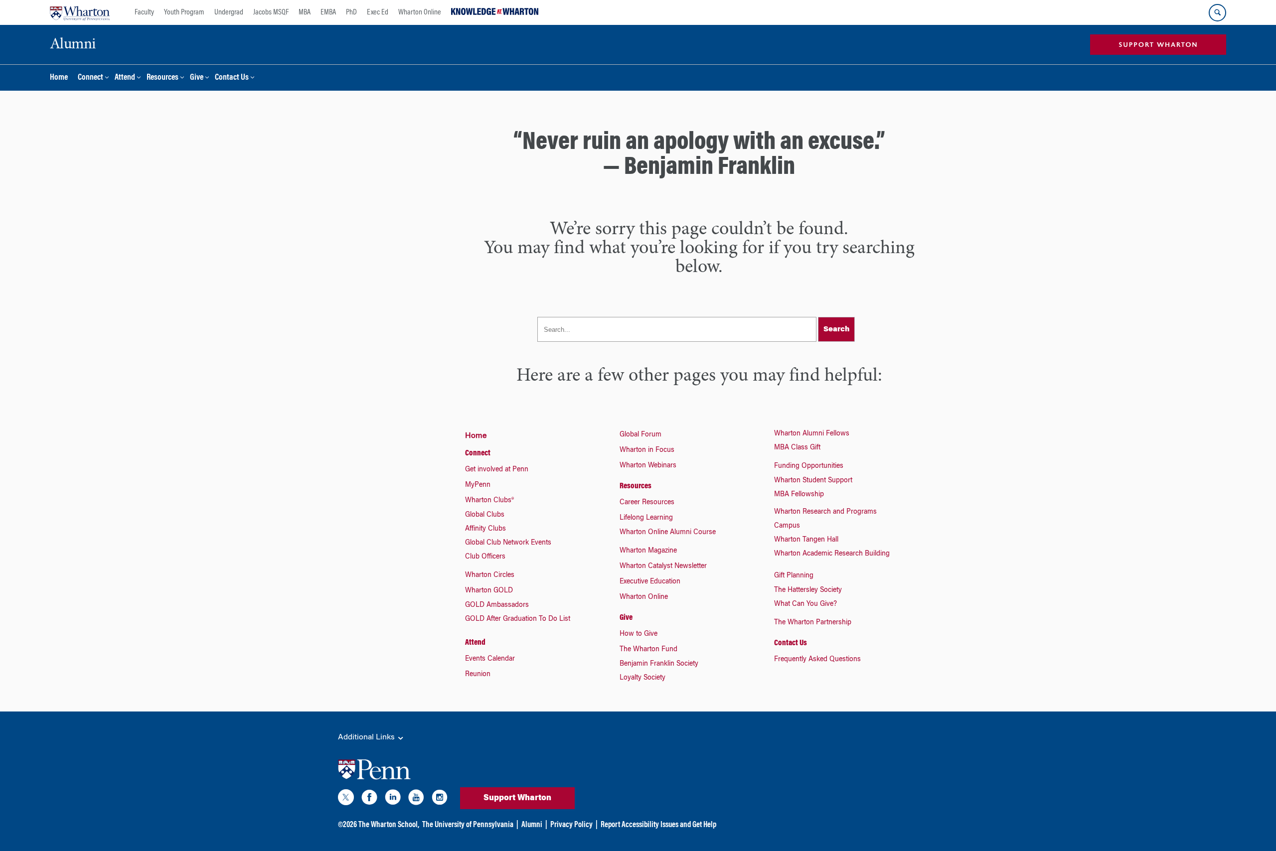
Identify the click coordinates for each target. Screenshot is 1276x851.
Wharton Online (419, 12)
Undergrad (228, 12)
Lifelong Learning (646, 518)
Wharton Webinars (648, 465)
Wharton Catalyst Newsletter (663, 566)
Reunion (477, 674)
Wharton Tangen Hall (806, 540)
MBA (305, 12)
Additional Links (367, 737)
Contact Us (232, 78)
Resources (162, 78)
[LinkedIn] (393, 799)
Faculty (144, 12)
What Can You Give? (805, 604)
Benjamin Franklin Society (659, 664)
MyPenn (477, 485)
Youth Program (184, 12)
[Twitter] (346, 799)
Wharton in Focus (647, 450)
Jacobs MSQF (271, 12)
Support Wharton (517, 798)
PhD (351, 12)
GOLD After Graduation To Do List (517, 619)
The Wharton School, (388, 825)
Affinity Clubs (485, 529)
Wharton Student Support (813, 480)
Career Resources (647, 502)
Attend (125, 78)
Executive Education (650, 581)
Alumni (531, 825)
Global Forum (640, 434)
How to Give (638, 634)
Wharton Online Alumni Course (668, 532)
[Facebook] (369, 799)
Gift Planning (793, 575)
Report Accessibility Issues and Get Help (658, 825)
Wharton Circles (489, 575)
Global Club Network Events (508, 543)
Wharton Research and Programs (825, 512)
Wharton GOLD (489, 590)
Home (59, 78)
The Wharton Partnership (812, 622)
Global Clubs (484, 515)
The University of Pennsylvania (467, 825)
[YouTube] (416, 799)
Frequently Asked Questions (817, 659)
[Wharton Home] (80, 12)
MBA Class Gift (797, 447)
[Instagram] (440, 799)
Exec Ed (377, 12)
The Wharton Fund (648, 649)
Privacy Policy (571, 825)
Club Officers (485, 557)
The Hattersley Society (808, 590)
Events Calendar (490, 659)
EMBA (328, 12)
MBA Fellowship (799, 494)
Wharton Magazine (648, 551)
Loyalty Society (642, 678)
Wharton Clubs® (489, 500)
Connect (90, 78)
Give (196, 78)
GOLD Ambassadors (497, 605)
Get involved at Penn (496, 469)
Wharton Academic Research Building (832, 554)
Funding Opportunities (808, 466)
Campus (787, 526)
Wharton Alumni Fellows (811, 433)
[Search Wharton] (1217, 12)
